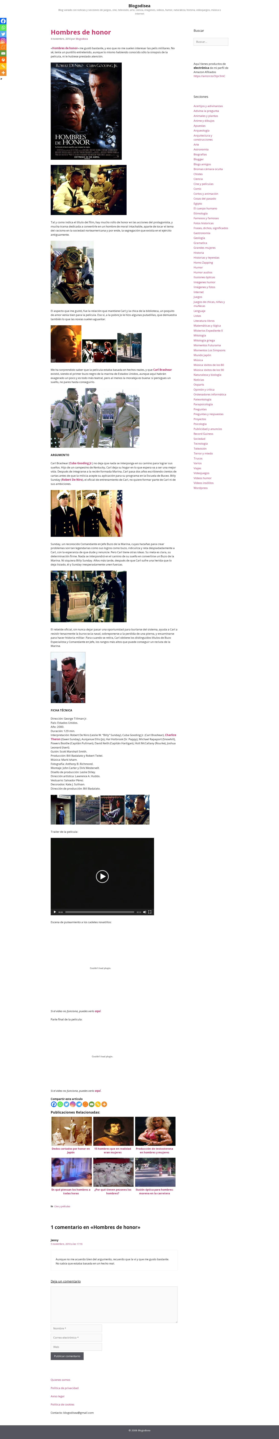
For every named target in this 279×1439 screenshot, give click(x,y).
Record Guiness (203, 434)
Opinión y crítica (204, 389)
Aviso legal (57, 1396)
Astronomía (201, 149)
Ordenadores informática (210, 394)
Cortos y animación (206, 194)
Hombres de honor (65, 48)
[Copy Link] (98, 1104)
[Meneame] (85, 1104)
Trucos (198, 458)
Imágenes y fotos (204, 287)
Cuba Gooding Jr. (81, 463)
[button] (102, 876)
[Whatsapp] (60, 1104)
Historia (199, 253)
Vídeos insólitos (204, 483)
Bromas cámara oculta (208, 169)
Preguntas (200, 409)
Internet (199, 292)
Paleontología (202, 399)
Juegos (198, 297)
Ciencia (198, 179)
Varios (198, 463)
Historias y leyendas (206, 257)
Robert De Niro (72, 479)
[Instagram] (73, 1104)
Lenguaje (199, 311)
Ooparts (199, 384)
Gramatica (200, 243)
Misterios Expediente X (208, 330)
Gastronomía (202, 233)
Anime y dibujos (204, 121)
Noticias (199, 380)
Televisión (200, 448)
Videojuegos (201, 473)
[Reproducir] (55, 912)
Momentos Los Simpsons (209, 350)
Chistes (198, 174)
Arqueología (202, 130)
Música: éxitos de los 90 (209, 370)
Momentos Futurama (207, 345)
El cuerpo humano (205, 208)
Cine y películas (62, 1206)
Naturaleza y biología (207, 375)
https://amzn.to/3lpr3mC (209, 76)
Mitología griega (204, 340)
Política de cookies (62, 1404)
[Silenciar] (144, 912)
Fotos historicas (204, 223)
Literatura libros (204, 321)
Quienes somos (60, 1380)
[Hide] (1, 79)
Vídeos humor (203, 478)
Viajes (197, 468)
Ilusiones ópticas (204, 277)
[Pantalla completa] (149, 912)
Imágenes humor (204, 282)
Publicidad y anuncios (208, 429)
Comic (198, 189)
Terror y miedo (203, 453)
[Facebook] (54, 1104)
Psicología (200, 424)
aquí (98, 1011)
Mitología (200, 335)
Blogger (199, 159)
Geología (199, 238)
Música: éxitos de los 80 (209, 365)
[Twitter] (66, 1104)
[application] (102, 876)
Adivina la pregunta (206, 111)
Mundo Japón (202, 355)
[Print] (3, 60)
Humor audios (203, 272)
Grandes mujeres (205, 248)
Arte (196, 144)
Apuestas (200, 126)
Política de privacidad (65, 1388)
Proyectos (200, 419)
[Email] (91, 1104)
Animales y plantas (206, 116)
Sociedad (199, 439)
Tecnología (201, 443)
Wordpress (201, 488)
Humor (198, 267)
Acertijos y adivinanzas (208, 106)
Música (198, 360)
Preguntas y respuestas (208, 414)
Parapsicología (203, 404)
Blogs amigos (202, 164)
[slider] (99, 912)
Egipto (198, 203)
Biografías (200, 154)
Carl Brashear (162, 370)
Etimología (201, 213)
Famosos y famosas (206, 218)
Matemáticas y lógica (207, 325)
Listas (197, 316)
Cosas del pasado (205, 198)
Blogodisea (139, 5)
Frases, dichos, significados (211, 228)
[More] (104, 1104)
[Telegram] (79, 1104)
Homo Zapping (203, 262)
